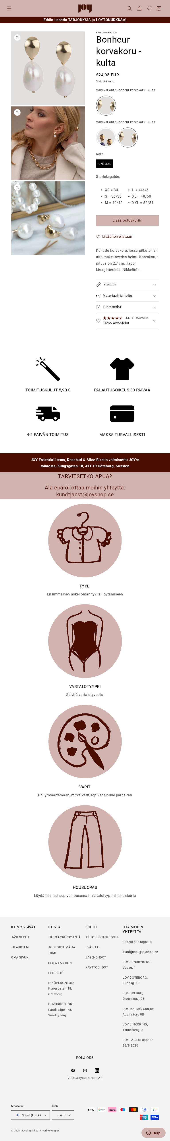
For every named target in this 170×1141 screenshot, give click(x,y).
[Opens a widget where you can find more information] (153, 1133)
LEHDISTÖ (56, 973)
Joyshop (26, 1130)
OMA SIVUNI (20, 957)
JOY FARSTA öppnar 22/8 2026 (138, 1042)
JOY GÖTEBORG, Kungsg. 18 (135, 980)
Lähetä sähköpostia (138, 942)
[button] (9, 8)
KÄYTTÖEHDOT (96, 967)
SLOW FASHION (60, 963)
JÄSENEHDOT (95, 957)
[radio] (106, 106)
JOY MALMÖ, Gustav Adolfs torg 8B (138, 1011)
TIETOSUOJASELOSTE (102, 937)
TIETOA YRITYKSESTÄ (64, 937)
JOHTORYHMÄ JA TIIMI (61, 949)
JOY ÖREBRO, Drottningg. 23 (133, 995)
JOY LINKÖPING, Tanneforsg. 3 (135, 1027)
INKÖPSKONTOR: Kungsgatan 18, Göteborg (61, 988)
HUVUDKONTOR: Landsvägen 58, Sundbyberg (60, 1009)
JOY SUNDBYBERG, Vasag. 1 (137, 964)
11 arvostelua (140, 318)
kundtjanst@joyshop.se (140, 952)
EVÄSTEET (93, 947)
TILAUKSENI (20, 947)
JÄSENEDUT (20, 937)
